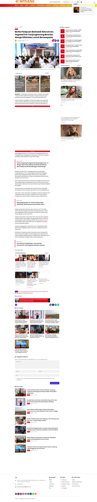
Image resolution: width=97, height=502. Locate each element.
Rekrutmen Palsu (29, 293)
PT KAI (46, 291)
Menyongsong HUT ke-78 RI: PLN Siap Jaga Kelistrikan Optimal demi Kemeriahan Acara (30, 203)
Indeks (73, 480)
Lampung (64, 480)
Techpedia (64, 488)
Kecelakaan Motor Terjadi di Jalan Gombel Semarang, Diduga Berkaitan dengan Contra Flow (73, 46)
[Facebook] (50, 305)
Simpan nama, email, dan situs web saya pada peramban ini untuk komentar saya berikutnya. (36, 379)
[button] (78, 2)
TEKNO (50, 482)
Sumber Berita (19, 296)
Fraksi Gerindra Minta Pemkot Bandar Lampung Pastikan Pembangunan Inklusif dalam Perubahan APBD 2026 (21, 321)
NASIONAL (51, 486)
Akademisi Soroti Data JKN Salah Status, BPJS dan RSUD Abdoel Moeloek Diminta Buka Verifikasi (37, 321)
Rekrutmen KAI (20, 293)
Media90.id (20, 40)
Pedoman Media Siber (77, 482)
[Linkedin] (28, 494)
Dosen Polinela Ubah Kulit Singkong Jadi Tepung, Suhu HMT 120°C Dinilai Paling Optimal (21, 336)
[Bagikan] (58, 40)
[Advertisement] (48, 16)
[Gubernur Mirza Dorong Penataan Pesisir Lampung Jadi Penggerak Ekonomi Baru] (22, 344)
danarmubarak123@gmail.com (24, 486)
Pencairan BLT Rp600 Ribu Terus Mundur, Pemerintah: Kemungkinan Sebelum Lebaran (31, 244)
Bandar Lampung (66, 484)
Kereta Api (33, 291)
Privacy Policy (75, 484)
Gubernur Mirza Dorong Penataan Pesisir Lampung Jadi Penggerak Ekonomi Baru (21, 351)
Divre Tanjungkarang (24, 291)
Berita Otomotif (65, 482)
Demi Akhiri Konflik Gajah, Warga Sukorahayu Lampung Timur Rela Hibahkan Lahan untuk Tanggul (52, 321)
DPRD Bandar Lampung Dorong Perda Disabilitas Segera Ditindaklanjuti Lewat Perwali (52, 336)
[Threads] (31, 494)
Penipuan (41, 291)
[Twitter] (53, 305)
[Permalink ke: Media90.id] (16, 40)
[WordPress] (23, 494)
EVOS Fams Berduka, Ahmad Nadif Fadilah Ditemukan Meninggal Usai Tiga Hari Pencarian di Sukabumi (73, 51)
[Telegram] (55, 305)
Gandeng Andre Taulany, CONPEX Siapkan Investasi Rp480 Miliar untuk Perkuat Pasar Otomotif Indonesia (73, 30)
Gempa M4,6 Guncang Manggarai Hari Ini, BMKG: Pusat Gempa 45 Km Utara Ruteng (73, 40)
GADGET (64, 486)
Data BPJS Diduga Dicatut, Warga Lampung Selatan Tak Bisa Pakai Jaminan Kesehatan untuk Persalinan (37, 336)
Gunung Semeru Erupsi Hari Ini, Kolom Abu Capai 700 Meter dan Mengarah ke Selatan (73, 56)
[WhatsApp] (58, 305)
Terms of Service (76, 486)
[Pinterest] (21, 494)
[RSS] (35, 494)
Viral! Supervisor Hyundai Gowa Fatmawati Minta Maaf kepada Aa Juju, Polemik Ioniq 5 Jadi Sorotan (73, 35)
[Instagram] (26, 494)
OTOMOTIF (51, 484)
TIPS (50, 488)
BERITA (16, 29)
